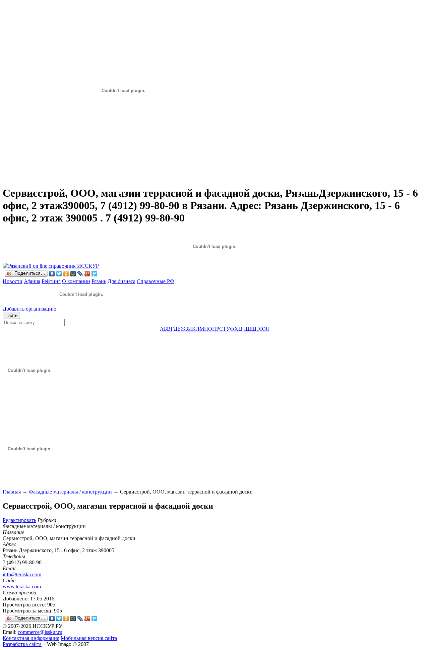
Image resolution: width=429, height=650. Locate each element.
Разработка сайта (22, 644)
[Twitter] (59, 273)
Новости (12, 281)
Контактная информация (31, 638)
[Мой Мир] (73, 273)
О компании (76, 281)
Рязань (98, 281)
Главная (12, 492)
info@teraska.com (22, 574)
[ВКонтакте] (52, 273)
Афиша (32, 281)
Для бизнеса (121, 281)
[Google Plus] (87, 273)
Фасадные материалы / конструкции (70, 492)
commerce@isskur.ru (40, 632)
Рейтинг (51, 281)
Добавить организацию (29, 309)
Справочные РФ (155, 281)
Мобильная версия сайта (89, 638)
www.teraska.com (22, 586)
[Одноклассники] (66, 273)
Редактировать (19, 520)
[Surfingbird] (94, 273)
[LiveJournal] (80, 273)
